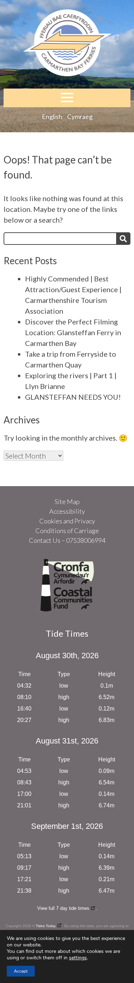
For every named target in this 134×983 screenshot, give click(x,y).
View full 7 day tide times (63, 908)
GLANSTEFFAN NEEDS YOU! (73, 397)
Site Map (67, 501)
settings (78, 958)
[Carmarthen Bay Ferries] (67, 44)
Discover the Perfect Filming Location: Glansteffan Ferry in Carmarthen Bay (73, 332)
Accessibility (67, 511)
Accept (21, 971)
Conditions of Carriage (67, 531)
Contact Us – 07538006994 (67, 540)
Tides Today (46, 926)
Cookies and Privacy (67, 521)
